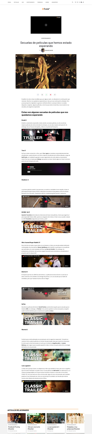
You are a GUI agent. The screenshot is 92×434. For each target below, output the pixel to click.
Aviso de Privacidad (49, 424)
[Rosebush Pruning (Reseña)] (17, 374)
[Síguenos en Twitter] (79, 2)
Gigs (23, 2)
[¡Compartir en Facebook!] (38, 91)
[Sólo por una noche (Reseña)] (36, 374)
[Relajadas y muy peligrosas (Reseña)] (75, 374)
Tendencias (40, 2)
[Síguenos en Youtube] (81, 2)
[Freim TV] (46, 8)
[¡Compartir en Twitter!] (42, 91)
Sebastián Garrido (49, 47)
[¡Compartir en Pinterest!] (50, 91)
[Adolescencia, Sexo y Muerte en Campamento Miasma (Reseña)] (75, 395)
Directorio (41, 424)
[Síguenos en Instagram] (77, 2)
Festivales (16, 2)
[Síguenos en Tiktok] (83, 2)
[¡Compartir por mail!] (55, 91)
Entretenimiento (30, 2)
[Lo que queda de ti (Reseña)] (56, 374)
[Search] (72, 2)
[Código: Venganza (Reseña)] (17, 395)
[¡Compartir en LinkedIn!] (46, 91)
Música (9, 2)
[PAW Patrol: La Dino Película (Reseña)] (36, 395)
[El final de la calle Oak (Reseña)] (56, 395)
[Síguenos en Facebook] (75, 2)
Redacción (51, 387)
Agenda (47, 2)
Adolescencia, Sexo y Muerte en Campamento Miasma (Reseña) (74, 405)
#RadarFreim (55, 2)
